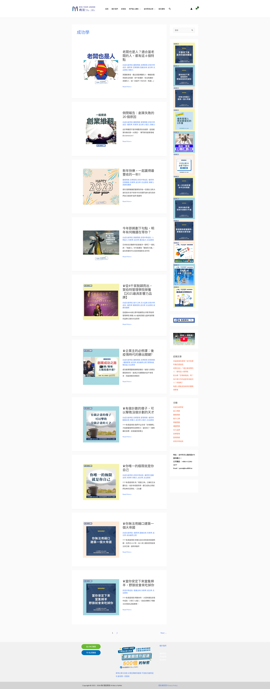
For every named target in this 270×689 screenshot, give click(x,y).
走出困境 (144, 182)
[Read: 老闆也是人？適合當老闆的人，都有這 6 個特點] (101, 68)
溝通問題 (176, 426)
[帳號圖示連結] (191, 9)
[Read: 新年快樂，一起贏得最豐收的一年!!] (101, 186)
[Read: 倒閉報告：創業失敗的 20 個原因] (101, 129)
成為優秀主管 (142, 362)
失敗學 (135, 125)
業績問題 (136, 237)
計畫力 (146, 125)
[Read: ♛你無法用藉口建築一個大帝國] (101, 539)
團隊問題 (136, 65)
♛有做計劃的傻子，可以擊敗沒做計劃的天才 (138, 410)
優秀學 (129, 67)
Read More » (127, 86)
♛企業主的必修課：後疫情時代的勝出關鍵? (138, 352)
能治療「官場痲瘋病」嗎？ (183, 375)
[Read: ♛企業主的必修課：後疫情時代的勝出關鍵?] (101, 366)
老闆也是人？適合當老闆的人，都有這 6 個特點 (138, 55)
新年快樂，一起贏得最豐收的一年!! (138, 172)
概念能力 (143, 240)
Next (164, 633)
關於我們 (163, 646)
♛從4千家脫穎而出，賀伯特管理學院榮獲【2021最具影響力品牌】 (138, 291)
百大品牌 (144, 303)
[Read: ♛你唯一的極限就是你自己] (101, 482)
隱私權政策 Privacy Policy (168, 685)
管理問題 (144, 122)
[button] (139, 9)
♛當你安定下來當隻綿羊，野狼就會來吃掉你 (138, 583)
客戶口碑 (136, 303)
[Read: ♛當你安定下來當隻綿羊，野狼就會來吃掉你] (101, 597)
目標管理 (144, 65)
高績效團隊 (127, 185)
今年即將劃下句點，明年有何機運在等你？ (138, 230)
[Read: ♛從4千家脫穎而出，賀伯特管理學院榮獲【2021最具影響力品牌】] (101, 301)
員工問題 (176, 411)
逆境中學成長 (142, 180)
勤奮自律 (143, 67)
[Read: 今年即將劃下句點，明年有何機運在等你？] (101, 244)
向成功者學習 (128, 65)
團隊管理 (136, 305)
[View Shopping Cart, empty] (196, 9)
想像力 (132, 420)
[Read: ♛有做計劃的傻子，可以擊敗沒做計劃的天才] (101, 424)
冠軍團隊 (136, 67)
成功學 (150, 67)
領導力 (130, 70)
